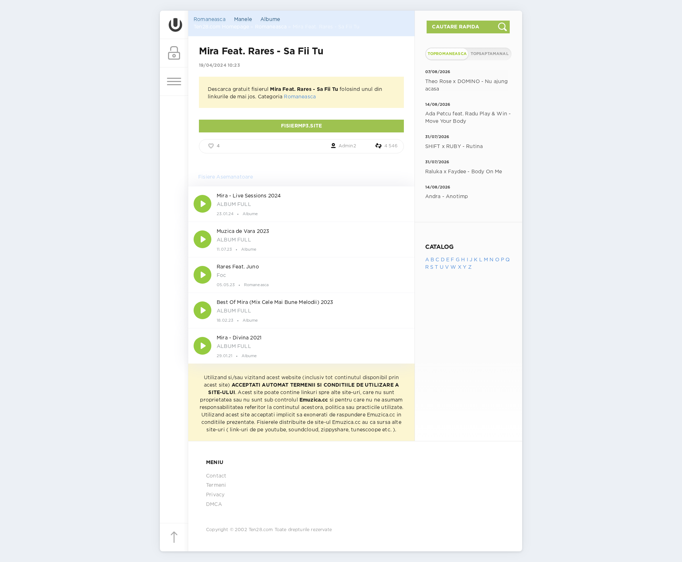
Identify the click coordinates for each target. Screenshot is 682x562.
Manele (243, 19)
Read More (301, 204)
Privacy (215, 495)
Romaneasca (210, 19)
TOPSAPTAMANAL (490, 54)
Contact (216, 476)
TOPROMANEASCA (447, 54)
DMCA (214, 504)
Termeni (216, 485)
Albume (270, 19)
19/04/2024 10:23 (219, 65)
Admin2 (347, 146)
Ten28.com (261, 530)
